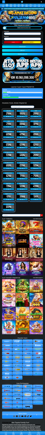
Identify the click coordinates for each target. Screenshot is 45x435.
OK (22, 218)
